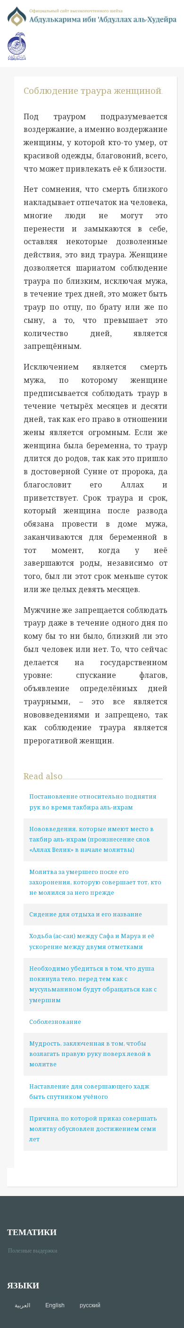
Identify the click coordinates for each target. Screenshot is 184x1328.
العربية (22, 1305)
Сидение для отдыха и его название (85, 914)
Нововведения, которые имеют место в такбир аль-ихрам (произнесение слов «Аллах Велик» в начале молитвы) (91, 839)
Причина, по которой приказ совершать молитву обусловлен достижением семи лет (93, 1128)
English (55, 1305)
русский (90, 1305)
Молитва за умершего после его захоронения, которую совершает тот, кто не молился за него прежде (95, 882)
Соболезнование (55, 1022)
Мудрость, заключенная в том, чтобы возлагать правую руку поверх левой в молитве (90, 1053)
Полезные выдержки (36, 1250)
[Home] (92, 15)
